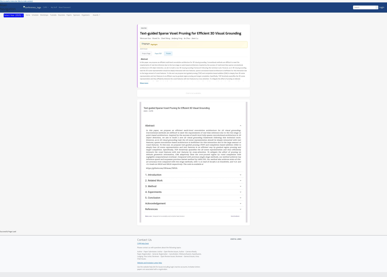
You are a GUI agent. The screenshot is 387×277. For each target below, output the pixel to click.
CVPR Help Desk (143, 244)
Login (381, 7)
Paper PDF (158, 53)
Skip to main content (25, 1)
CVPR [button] (45, 7)
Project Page (146, 53)
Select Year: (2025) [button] (13, 15)
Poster (168, 54)
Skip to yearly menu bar (8, 1)
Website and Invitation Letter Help (149, 263)
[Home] (32, 7)
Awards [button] (96, 15)
